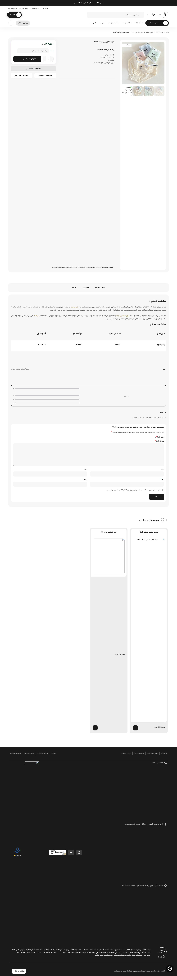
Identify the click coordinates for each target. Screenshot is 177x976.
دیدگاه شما (159, 441)
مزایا (162, 469)
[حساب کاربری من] (11, 23)
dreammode (59, 852)
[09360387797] (165, 763)
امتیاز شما (160, 437)
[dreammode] (51, 852)
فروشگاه (164, 753)
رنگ (52, 50)
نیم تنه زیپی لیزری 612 (108, 532)
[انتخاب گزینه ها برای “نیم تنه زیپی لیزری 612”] (95, 727)
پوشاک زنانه (159, 32)
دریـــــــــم (153, 15)
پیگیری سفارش (23, 23)
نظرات (74, 287)
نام (162, 479)
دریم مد (36, 315)
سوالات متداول (139, 753)
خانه (167, 32)
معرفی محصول (99, 287)
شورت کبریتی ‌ (56, 267)
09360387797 (157, 762)
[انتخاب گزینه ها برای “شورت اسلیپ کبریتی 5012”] (135, 727)
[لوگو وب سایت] (166, 15)
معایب (85, 469)
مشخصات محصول (45, 75)
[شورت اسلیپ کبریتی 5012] (149, 629)
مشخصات (85, 287)
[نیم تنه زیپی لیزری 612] (109, 556)
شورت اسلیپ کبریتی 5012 (149, 532)
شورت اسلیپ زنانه (137, 32)
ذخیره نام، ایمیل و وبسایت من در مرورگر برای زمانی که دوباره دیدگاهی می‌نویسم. (134, 490)
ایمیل (84, 479)
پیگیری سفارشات (152, 753)
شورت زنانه (149, 32)
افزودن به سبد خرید (29, 59)
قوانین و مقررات (126, 753)
